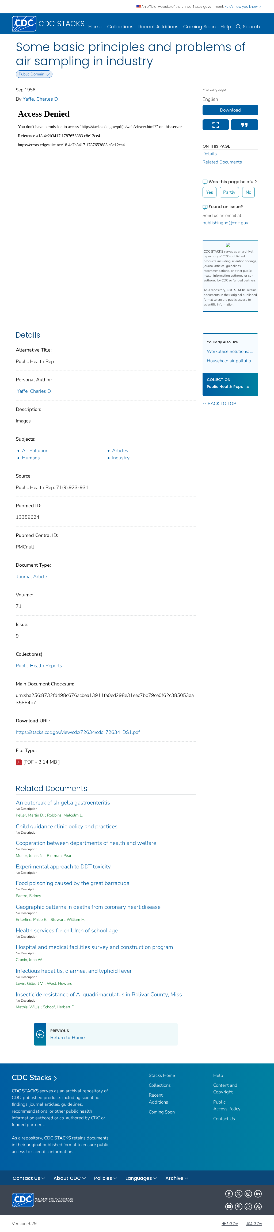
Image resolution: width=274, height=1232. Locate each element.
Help (225, 26)
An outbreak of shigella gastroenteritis (63, 802)
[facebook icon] (229, 1193)
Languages (138, 1178)
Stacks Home (162, 1075)
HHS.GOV (230, 1223)
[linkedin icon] (258, 1193)
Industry (121, 458)
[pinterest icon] (238, 1206)
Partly (229, 192)
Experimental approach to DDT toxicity (63, 866)
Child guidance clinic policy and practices (66, 826)
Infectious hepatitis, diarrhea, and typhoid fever (74, 971)
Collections (120, 26)
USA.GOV (254, 1223)
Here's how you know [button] (241, 6)
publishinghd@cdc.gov (225, 223)
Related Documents (222, 162)
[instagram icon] (248, 1193)
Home (95, 26)
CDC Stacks (32, 1078)
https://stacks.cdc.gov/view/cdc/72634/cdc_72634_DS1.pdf (78, 732)
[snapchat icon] (248, 1206)
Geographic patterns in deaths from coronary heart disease (88, 907)
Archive (174, 1178)
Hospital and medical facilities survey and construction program (94, 947)
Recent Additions (158, 26)
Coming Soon (199, 26)
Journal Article (32, 576)
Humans (31, 458)
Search (251, 26)
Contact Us (224, 1119)
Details (210, 154)
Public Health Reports (39, 665)
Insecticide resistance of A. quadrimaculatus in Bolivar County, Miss (99, 994)
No (248, 192)
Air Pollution (35, 450)
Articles (120, 450)
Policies (103, 1178)
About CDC (67, 1178)
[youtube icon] (229, 1206)
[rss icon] (258, 1206)
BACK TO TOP (222, 404)
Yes (209, 192)
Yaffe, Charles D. (41, 99)
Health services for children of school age (67, 930)
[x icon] (238, 1193)
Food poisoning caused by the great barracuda (73, 883)
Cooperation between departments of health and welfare (86, 843)
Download (230, 110)
